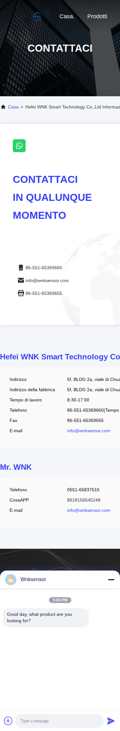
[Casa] (26, 16)
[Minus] (111, 579)
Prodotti (97, 16)
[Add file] (8, 721)
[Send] (111, 721)
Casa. (67, 16)
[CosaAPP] (21, 150)
